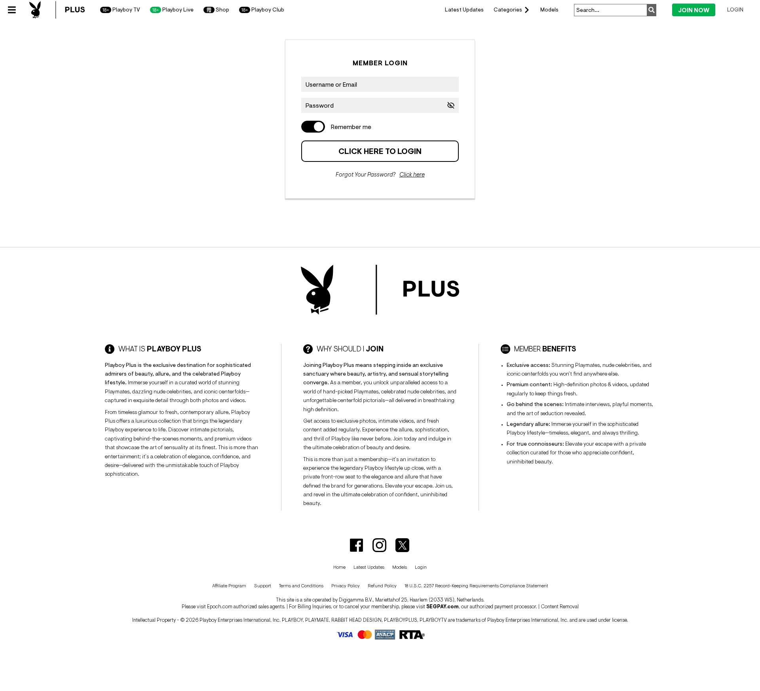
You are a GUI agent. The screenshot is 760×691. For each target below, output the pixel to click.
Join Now (693, 10)
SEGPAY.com (442, 606)
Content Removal (560, 606)
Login (735, 9)
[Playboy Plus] (57, 9)
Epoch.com (219, 606)
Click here (412, 174)
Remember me (351, 126)
